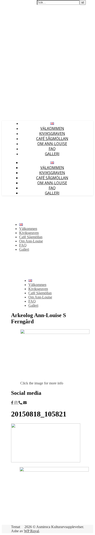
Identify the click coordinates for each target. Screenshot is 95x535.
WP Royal (31, 531)
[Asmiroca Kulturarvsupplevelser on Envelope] (25, 403)
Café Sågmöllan (52, 138)
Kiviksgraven (52, 133)
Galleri (52, 153)
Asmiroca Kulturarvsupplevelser (26, 4)
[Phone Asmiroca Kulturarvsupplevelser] (20, 403)
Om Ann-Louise (52, 143)
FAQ (52, 148)
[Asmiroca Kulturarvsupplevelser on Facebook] (12, 403)
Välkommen (52, 128)
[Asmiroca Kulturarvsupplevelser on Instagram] (16, 403)
